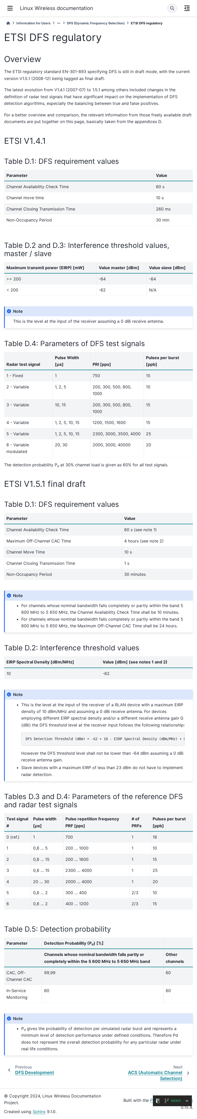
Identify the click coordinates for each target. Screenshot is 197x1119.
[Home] (8, 23)
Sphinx (39, 1111)
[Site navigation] (10, 8)
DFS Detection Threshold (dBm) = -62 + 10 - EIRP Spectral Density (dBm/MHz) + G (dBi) (105, 739)
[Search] (172, 8)
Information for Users (33, 23)
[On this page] (187, 8)
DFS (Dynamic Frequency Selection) (96, 23)
